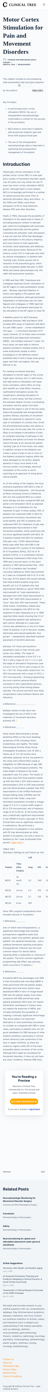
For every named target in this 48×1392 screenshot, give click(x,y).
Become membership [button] (24, 1101)
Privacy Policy (10, 1369)
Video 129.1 (37, 90)
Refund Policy (9, 1372)
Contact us (8, 1359)
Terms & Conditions (12, 1376)
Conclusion (8, 1213)
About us (7, 1362)
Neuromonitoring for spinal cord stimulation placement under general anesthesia (21, 1241)
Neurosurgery (24, 64)
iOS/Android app (11, 1366)
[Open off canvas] (44, 4)
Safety (6, 1226)
